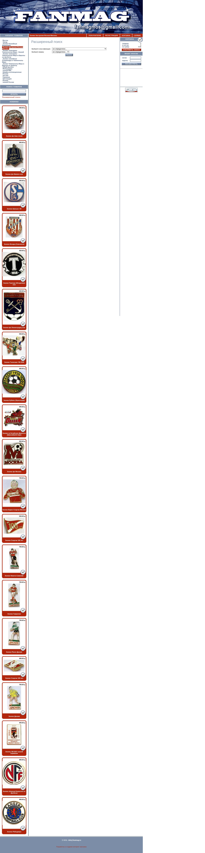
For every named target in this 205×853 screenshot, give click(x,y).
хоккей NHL (7, 70)
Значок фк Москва (14, 471)
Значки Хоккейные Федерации (9, 44)
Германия (6, 77)
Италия (5, 80)
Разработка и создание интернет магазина (71, 847)
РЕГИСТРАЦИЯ (111, 35)
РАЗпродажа (7, 69)
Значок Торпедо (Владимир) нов (14, 283)
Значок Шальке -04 (14, 209)
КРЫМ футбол (8, 67)
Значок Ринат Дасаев (14, 652)
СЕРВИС (137, 35)
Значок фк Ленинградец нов (14, 327)
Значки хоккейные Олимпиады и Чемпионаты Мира (12, 60)
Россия (5, 74)
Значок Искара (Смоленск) (14, 244)
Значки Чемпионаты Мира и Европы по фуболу (13, 64)
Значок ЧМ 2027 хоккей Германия (14, 752)
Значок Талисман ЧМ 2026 (14, 362)
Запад (5, 42)
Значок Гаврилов (14, 614)
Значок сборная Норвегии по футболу (14, 792)
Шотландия (7, 79)
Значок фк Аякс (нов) (14, 136)
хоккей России (8, 82)
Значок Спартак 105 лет (14, 540)
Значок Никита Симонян (14, 576)
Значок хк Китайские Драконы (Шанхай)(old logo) (14, 434)
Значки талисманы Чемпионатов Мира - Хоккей (13, 51)
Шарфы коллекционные (12, 72)
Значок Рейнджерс (14, 832)
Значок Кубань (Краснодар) (14, 400)
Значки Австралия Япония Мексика (12, 48)
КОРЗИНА (126, 35)
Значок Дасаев (14, 716)
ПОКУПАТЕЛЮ (95, 35)
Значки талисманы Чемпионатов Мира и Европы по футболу (13, 55)
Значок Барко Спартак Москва (14, 510)
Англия (5, 75)
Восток (5, 40)
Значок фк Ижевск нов (14, 174)
